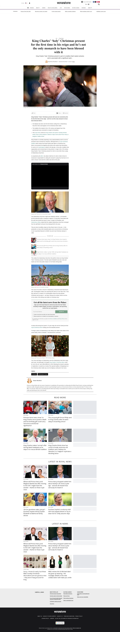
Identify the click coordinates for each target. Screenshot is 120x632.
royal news (37, 132)
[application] (50, 176)
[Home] (28, 7)
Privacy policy (78, 616)
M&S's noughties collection (70, 11)
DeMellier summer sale (101, 11)
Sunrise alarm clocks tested (56, 595)
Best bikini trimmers (68, 593)
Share (34, 113)
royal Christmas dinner (36, 327)
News (73, 61)
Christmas (34, 374)
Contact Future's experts (49, 616)
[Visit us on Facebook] (93, 2)
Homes (43, 7)
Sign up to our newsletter (82, 596)
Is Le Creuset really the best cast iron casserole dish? (56, 599)
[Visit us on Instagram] (97, 2)
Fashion (32, 7)
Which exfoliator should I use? (86, 11)
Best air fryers (67, 595)
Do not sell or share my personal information (66, 618)
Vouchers (52, 603)
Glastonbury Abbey (36, 222)
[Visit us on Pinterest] (99, 2)
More (89, 7)
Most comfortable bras (68, 600)
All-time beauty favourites (55, 593)
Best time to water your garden (41, 11)
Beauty (38, 7)
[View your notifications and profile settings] (29, 3)
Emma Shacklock (54, 61)
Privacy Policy (61, 318)
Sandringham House (42, 374)
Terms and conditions (69, 616)
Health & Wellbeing (52, 7)
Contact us (60, 616)
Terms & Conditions (53, 318)
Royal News (67, 7)
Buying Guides (75, 7)
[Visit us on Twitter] (95, 2)
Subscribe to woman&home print (83, 594)
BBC (42, 156)
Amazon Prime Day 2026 (26, 11)
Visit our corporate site (77, 628)
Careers (52, 618)
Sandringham (41, 147)
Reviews (84, 7)
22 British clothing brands (55, 601)
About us (40, 616)
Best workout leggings (68, 598)
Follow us (59, 113)
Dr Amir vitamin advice (56, 11)
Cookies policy (45, 618)
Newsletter (66, 113)
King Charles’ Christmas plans (57, 362)
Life (61, 7)
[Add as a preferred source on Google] (60, 623)
